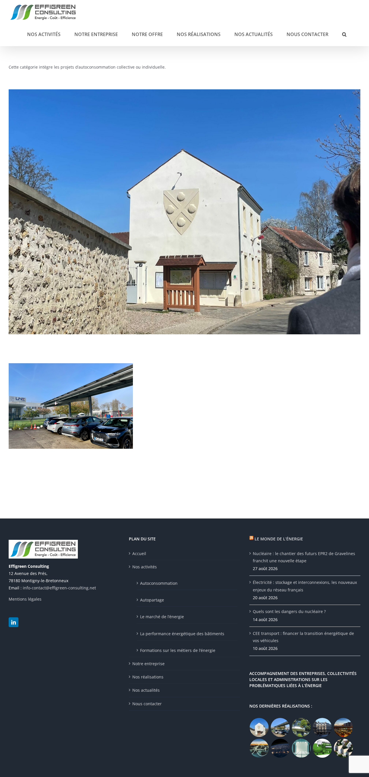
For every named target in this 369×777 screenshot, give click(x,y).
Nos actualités (146, 690)
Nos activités (144, 566)
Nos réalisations (147, 677)
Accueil (139, 553)
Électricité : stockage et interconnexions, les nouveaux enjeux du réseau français (305, 586)
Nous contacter (147, 703)
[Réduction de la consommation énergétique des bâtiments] (322, 727)
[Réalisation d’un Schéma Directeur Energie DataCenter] (301, 748)
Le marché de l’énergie (162, 616)
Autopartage (152, 600)
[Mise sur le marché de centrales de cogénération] (259, 748)
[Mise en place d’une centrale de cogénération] (322, 748)
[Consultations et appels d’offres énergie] (280, 748)
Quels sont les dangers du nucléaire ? (289, 611)
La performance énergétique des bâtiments (182, 633)
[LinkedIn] (13, 622)
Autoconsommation (159, 583)
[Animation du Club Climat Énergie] (343, 727)
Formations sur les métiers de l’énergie (177, 650)
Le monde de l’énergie (279, 539)
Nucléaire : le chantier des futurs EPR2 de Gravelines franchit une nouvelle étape (304, 557)
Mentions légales (25, 599)
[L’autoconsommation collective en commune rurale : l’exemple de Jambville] (259, 727)
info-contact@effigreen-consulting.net (59, 588)
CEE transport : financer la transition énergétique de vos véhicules (303, 637)
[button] (344, 34)
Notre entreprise (148, 663)
